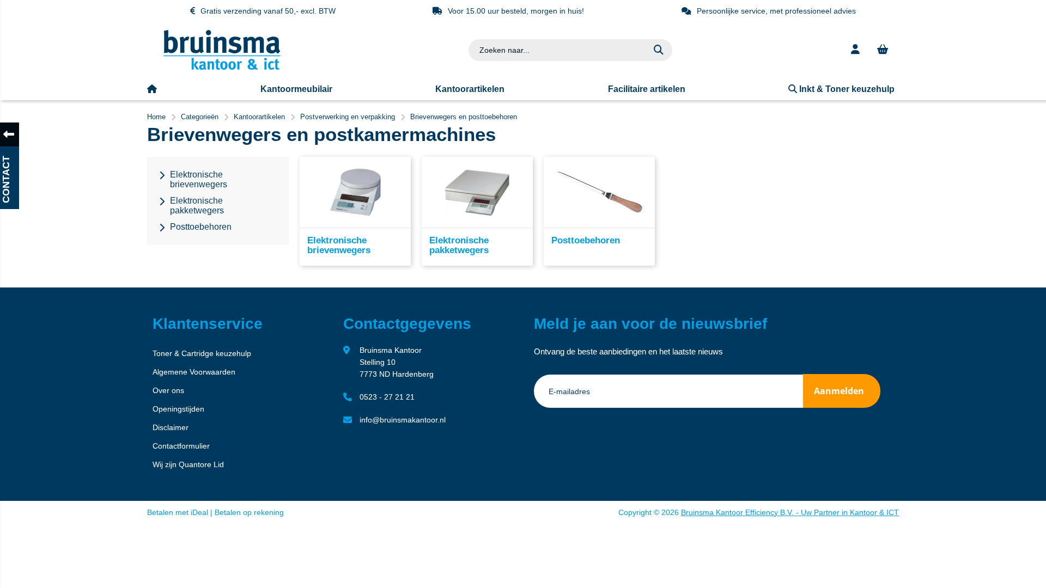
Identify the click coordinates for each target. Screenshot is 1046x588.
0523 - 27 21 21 (387, 397)
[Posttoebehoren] (599, 192)
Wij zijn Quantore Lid (188, 464)
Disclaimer (170, 427)
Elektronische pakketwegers (459, 245)
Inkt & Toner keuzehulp (846, 89)
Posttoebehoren (585, 240)
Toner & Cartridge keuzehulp (202, 353)
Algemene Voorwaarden (194, 371)
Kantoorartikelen (469, 89)
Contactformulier (181, 446)
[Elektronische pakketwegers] (477, 192)
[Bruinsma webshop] (222, 67)
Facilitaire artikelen (646, 89)
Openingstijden (178, 409)
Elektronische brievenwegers (338, 245)
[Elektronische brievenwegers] (355, 192)
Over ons (168, 390)
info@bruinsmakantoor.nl (403, 419)
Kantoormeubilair (296, 89)
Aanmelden (839, 391)
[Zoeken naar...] (658, 50)
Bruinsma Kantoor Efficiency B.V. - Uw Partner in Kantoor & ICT (790, 512)
